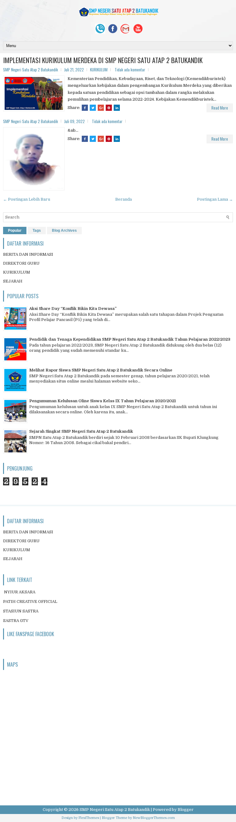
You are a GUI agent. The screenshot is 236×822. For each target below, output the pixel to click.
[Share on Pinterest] (109, 108)
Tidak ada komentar (130, 69)
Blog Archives (64, 230)
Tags (37, 230)
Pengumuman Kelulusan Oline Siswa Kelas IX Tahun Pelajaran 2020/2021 (102, 401)
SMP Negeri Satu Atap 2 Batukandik (115, 809)
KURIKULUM (99, 69)
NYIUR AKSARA (19, 592)
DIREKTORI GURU (21, 263)
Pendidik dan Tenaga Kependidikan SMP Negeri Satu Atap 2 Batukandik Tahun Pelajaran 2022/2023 (129, 339)
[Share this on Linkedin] (117, 108)
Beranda (123, 199)
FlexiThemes (88, 818)
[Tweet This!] (93, 108)
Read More (219, 108)
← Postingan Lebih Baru (26, 199)
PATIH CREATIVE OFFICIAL (30, 601)
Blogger (186, 809)
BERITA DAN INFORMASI (28, 254)
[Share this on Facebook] (85, 108)
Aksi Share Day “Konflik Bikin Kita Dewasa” (72, 308)
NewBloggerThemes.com (154, 818)
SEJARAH (12, 281)
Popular (15, 230)
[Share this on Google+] (101, 108)
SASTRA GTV (15, 620)
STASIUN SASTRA (20, 611)
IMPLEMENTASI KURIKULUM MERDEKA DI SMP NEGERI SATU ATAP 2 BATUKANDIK (103, 60)
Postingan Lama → (215, 199)
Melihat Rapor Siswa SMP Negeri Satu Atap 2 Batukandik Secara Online (100, 370)
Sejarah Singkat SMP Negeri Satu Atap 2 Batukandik (81, 431)
